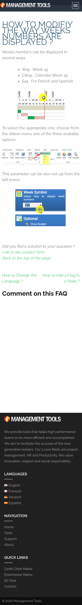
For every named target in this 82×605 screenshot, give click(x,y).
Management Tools (27, 601)
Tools (8, 533)
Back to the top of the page (26, 258)
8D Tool (10, 581)
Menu (75, 5)
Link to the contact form (23, 252)
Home (9, 527)
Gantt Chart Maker (18, 569)
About (9, 545)
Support (10, 539)
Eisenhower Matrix (18, 575)
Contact (10, 586)
